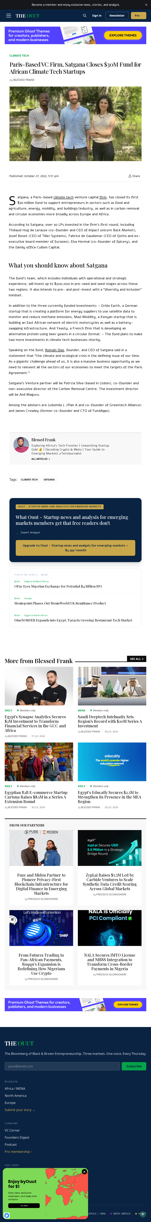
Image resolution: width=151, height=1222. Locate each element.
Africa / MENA (15, 1088)
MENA (81, 710)
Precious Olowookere (43, 899)
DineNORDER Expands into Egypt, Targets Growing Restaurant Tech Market (73, 620)
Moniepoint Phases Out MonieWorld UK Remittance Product (60, 603)
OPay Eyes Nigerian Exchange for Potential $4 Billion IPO (58, 586)
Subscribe (134, 1066)
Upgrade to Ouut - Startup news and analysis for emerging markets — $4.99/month (75, 547)
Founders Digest (17, 1137)
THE (27, 15)
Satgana (49, 479)
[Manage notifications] (143, 1214)
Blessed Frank (23, 80)
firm (103, 197)
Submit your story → (20, 1110)
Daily (8, 710)
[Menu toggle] (9, 15)
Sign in (96, 15)
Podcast (11, 1144)
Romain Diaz (54, 350)
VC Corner (12, 1130)
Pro (138, 15)
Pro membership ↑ (18, 1151)
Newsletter (117, 15)
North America (16, 1095)
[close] (146, 5)
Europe (10, 1103)
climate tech (19, 55)
